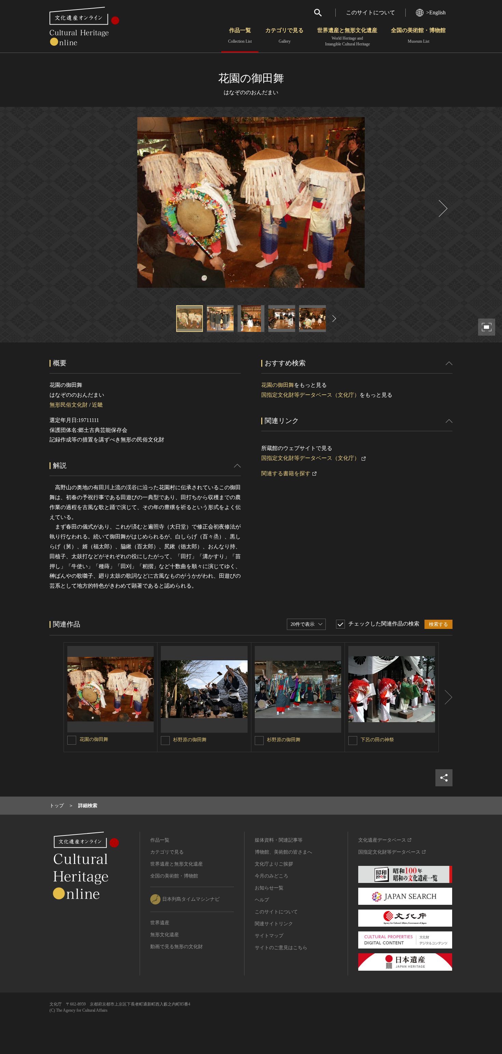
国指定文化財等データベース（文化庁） (310, 395)
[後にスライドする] (442, 208)
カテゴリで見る (284, 35)
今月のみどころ (271, 876)
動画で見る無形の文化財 (176, 946)
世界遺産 (159, 922)
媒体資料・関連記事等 (279, 840)
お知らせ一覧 (269, 887)
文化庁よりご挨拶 (274, 864)
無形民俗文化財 (69, 405)
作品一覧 (240, 35)
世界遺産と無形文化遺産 (347, 36)
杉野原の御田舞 (190, 739)
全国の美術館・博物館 (418, 35)
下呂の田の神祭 (377, 739)
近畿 (97, 405)
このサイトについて (370, 12)
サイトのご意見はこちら (281, 947)
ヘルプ (262, 899)
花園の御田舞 (277, 385)
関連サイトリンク (274, 923)
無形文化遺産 (164, 934)
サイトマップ (269, 935)
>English (436, 12)
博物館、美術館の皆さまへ (283, 852)
